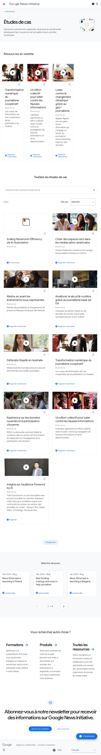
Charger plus (51, 542)
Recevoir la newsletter (40, 729)
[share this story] (19, 84)
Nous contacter (63, 729)
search (97, 3)
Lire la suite (9, 593)
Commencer (86, 736)
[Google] (7, 744)
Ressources (10, 11)
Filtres (6, 202)
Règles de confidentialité (26, 745)
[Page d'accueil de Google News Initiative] (24, 4)
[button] (83, 202)
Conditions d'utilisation (46, 745)
